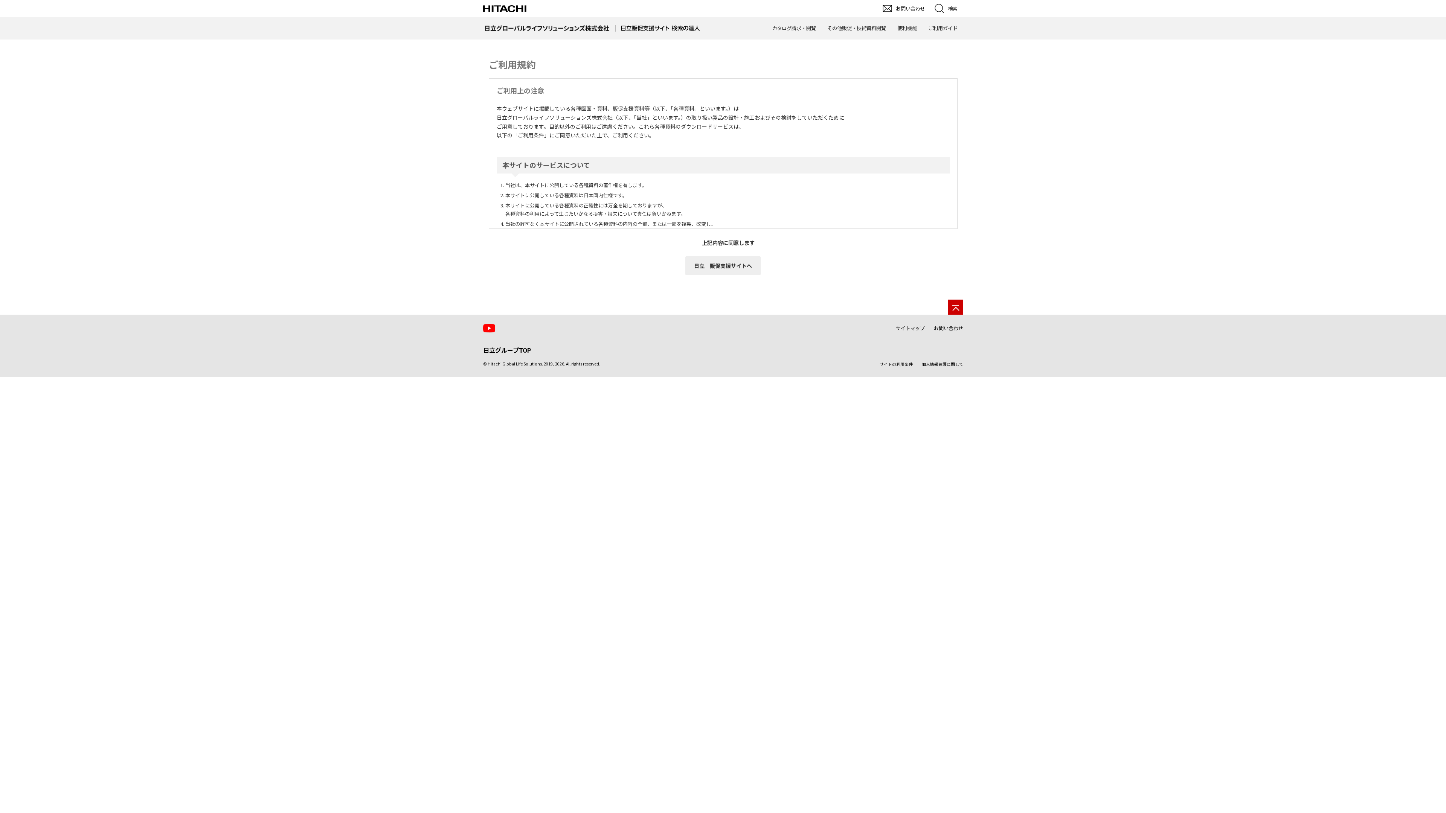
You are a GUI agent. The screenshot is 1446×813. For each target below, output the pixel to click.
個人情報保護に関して (942, 364)
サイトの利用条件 (896, 364)
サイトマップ (910, 328)
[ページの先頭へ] (955, 307)
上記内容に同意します (728, 243)
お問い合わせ (948, 328)
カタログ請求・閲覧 (794, 28)
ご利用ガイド (943, 28)
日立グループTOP (507, 350)
